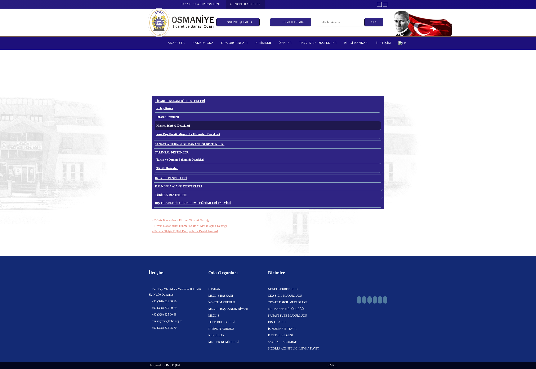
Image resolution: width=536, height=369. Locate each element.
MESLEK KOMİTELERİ (223, 342)
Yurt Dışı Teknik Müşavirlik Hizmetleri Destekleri (188, 134)
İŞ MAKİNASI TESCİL (282, 328)
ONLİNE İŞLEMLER (240, 22)
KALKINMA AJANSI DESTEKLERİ (178, 186)
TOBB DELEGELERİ (221, 322)
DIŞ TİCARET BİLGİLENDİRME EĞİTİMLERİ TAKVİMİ (193, 203)
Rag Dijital (173, 365)
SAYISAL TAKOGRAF (282, 342)
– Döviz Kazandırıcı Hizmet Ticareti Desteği (181, 220)
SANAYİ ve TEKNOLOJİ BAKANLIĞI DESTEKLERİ (189, 144)
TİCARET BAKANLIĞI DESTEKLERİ (180, 101)
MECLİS (213, 315)
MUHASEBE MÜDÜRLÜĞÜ (286, 309)
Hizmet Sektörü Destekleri (173, 125)
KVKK (332, 365)
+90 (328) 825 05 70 (164, 327)
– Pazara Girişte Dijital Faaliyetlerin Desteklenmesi (185, 231)
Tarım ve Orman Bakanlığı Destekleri (180, 159)
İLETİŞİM (383, 42)
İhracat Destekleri (167, 116)
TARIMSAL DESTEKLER (171, 152)
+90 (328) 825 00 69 (164, 307)
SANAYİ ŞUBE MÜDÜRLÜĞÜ (287, 315)
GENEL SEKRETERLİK (283, 289)
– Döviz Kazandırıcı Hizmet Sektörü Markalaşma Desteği (189, 225)
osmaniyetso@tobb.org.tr (166, 321)
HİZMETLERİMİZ (293, 22)
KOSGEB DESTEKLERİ (171, 178)
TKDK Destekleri (167, 168)
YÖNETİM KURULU (221, 302)
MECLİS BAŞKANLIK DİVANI (228, 309)
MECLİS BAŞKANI (220, 295)
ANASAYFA (176, 42)
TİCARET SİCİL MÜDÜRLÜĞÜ (288, 302)
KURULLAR (216, 335)
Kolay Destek (164, 108)
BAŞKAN (214, 289)
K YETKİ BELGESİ (280, 335)
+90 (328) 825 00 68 (164, 314)
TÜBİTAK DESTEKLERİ (171, 194)
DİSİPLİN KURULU (221, 328)
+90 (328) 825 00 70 (164, 301)
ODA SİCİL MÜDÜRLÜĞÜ (285, 295)
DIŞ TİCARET (277, 322)
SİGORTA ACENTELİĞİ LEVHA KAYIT (293, 348)
